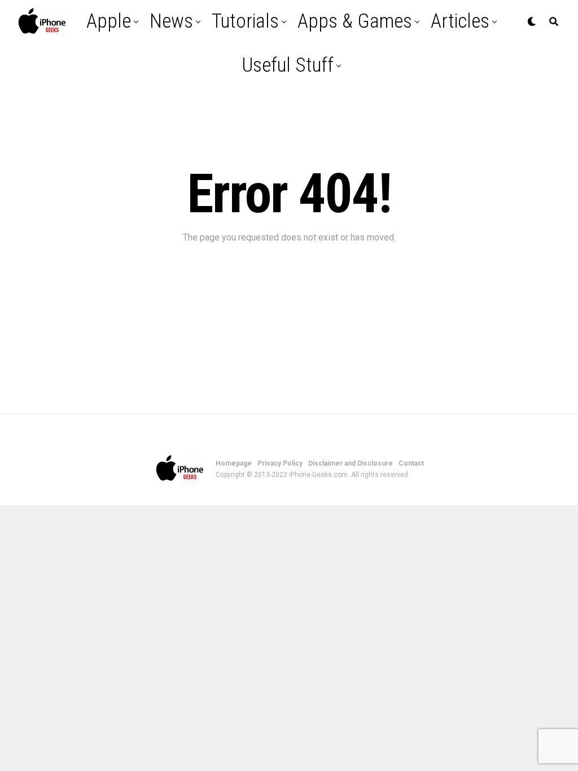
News (171, 21)
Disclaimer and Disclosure (350, 463)
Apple (108, 21)
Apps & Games (354, 21)
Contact (411, 463)
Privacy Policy (280, 463)
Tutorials (245, 21)
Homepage (234, 463)
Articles (460, 21)
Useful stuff (288, 65)
